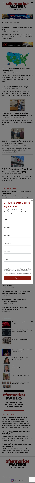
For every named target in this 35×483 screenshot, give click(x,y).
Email (5, 219)
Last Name (7, 235)
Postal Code (7, 243)
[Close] (32, 200)
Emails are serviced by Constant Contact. (23, 273)
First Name (7, 227)
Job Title (6, 259)
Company (7, 251)
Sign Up (17, 277)
